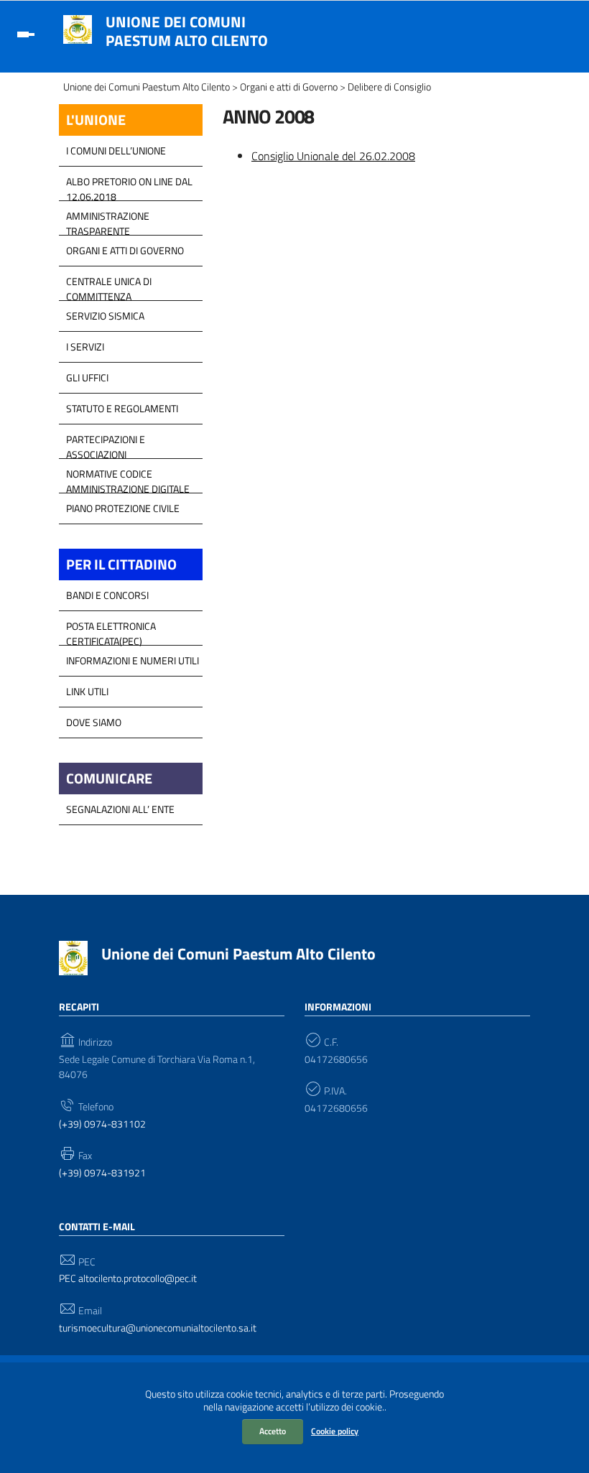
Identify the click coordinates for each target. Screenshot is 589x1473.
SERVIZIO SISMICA (105, 315)
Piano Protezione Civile (123, 508)
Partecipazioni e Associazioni (105, 443)
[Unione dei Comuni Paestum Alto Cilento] (77, 28)
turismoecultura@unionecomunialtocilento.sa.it (157, 1328)
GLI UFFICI (87, 377)
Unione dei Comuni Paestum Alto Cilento (187, 31)
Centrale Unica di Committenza (109, 285)
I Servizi (85, 346)
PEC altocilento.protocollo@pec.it (128, 1278)
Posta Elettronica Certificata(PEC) (111, 629)
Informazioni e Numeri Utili (132, 660)
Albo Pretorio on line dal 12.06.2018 (129, 185)
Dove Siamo (93, 722)
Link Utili (87, 691)
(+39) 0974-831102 (102, 1124)
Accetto (272, 1431)
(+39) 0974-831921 (102, 1173)
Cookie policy (334, 1431)
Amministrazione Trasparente (107, 219)
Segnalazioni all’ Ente (120, 809)
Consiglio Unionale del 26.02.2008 (333, 155)
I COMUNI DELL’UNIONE (116, 150)
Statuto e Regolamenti (122, 408)
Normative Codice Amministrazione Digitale (128, 477)
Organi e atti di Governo (125, 250)
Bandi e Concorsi (107, 595)
